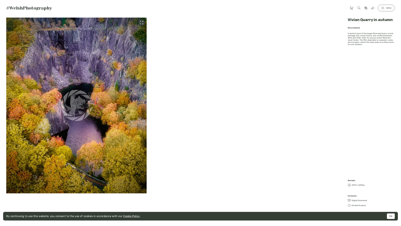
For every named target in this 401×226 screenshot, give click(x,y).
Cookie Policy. (131, 216)
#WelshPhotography (29, 8)
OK (391, 216)
